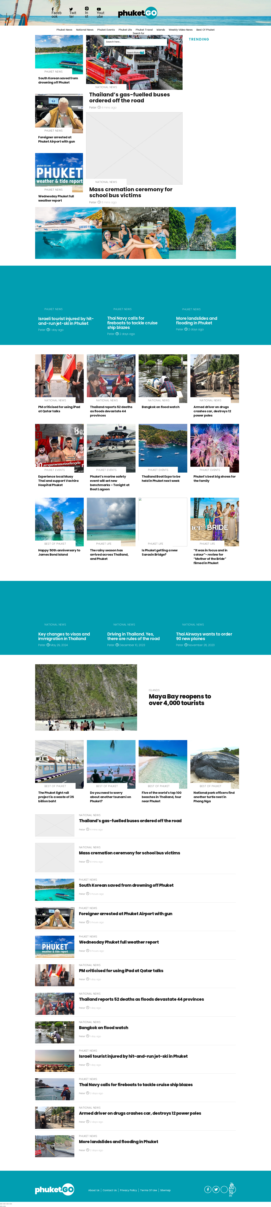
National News (84, 30)
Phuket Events (106, 30)
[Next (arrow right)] (4, 1206)
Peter (92, 107)
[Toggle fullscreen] (7, 1203)
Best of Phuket (205, 30)
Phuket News (64, 30)
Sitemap (165, 1190)
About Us (93, 1190)
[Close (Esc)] (1, 1203)
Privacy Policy (128, 1190)
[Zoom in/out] (10, 1203)
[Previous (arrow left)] (1, 1206)
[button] (107, 35)
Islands (161, 30)
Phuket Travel (144, 30)
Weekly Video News (181, 30)
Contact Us (110, 1190)
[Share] (4, 1203)
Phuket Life (125, 30)
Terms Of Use (148, 1190)
